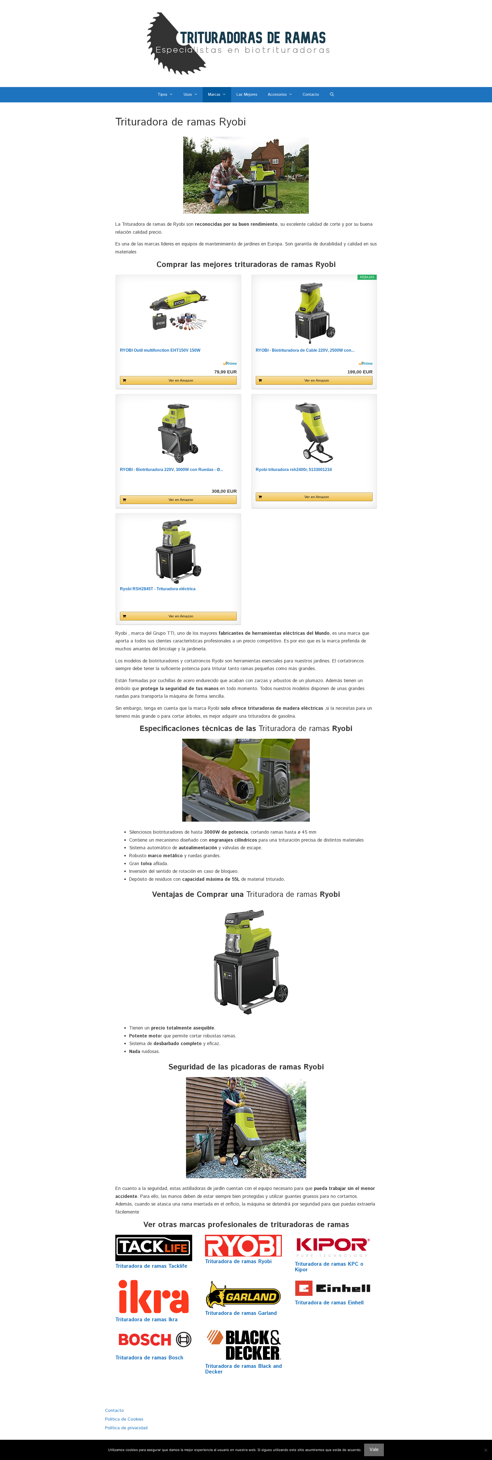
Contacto (311, 94)
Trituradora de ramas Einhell (329, 1303)
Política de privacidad (126, 1428)
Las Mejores (246, 94)
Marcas (214, 94)
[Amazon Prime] (230, 363)
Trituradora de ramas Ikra (146, 1320)
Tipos (162, 94)
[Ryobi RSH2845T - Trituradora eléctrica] (178, 552)
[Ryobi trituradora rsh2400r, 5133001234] (314, 433)
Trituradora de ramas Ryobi (238, 1261)
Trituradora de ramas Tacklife (151, 1266)
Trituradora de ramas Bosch (149, 1358)
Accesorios (277, 94)
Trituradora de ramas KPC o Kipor (329, 1267)
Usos (187, 94)
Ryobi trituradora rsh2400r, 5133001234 (294, 469)
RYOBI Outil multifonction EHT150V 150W (160, 350)
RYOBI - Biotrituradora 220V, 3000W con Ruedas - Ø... (171, 469)
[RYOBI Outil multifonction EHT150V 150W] (178, 313)
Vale (374, 1449)
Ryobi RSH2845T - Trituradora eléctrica (158, 589)
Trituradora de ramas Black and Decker (243, 1369)
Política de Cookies (124, 1419)
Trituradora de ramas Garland (241, 1313)
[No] (485, 1450)
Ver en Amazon (181, 380)
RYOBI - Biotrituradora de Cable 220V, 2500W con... (305, 350)
